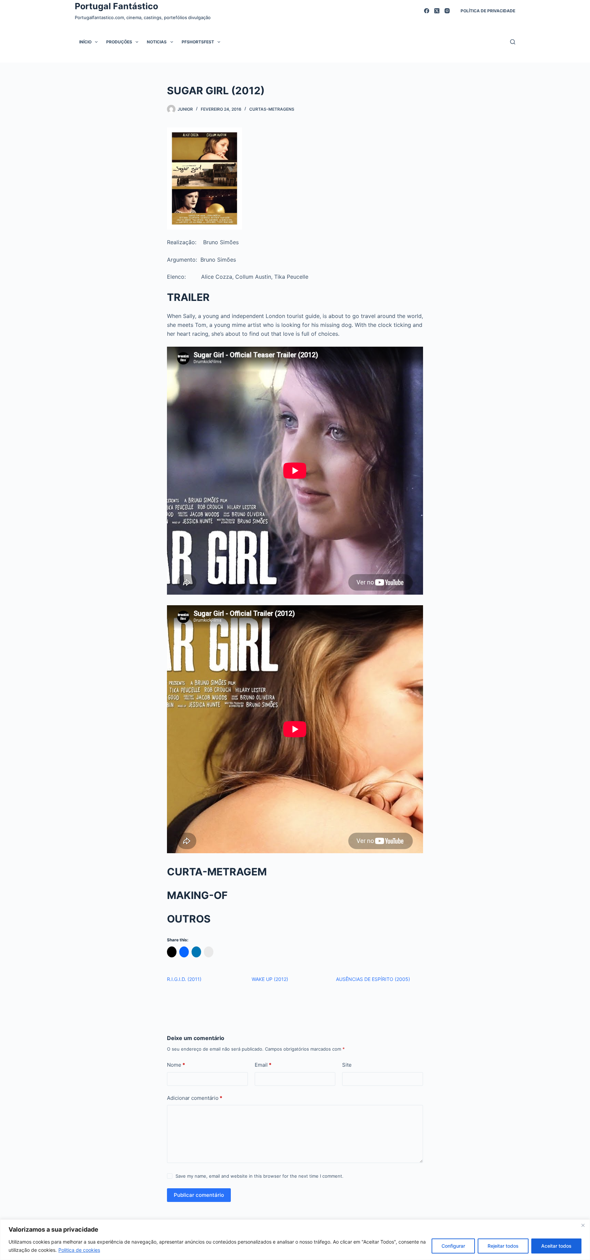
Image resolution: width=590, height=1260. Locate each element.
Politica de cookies (79, 1250)
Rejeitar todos (503, 1246)
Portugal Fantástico (116, 6)
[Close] (583, 1225)
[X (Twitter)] (436, 10)
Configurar (453, 1246)
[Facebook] (426, 10)
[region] (295, 1239)
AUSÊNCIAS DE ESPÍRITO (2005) (373, 979)
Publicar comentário (199, 1195)
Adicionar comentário (194, 1098)
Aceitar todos (556, 1246)
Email (263, 1065)
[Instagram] (447, 10)
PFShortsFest (198, 41)
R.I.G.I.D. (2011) (184, 979)
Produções (119, 41)
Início (85, 41)
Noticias (157, 41)
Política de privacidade (488, 10)
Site (347, 1065)
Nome (176, 1065)
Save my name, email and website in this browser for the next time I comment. (259, 1176)
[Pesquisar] (512, 41)
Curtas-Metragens (271, 109)
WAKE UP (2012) (270, 979)
